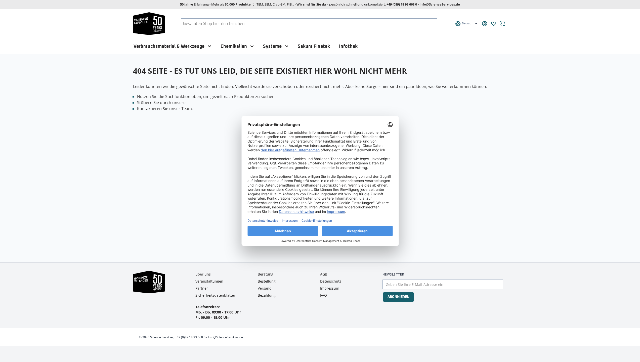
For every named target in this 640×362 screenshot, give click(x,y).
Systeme (272, 46)
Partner (201, 288)
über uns (203, 274)
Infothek (348, 46)
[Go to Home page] (149, 23)
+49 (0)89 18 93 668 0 (190, 337)
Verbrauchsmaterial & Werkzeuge (169, 46)
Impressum (329, 288)
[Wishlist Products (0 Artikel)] (494, 24)
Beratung (265, 274)
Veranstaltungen (209, 281)
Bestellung (267, 281)
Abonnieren (398, 297)
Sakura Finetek (314, 46)
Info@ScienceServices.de (439, 4)
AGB (323, 274)
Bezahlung (267, 295)
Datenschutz (330, 281)
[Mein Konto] (485, 24)
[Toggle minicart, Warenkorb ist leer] (503, 24)
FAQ (323, 295)
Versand (265, 288)
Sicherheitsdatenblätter (215, 295)
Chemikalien (234, 46)
